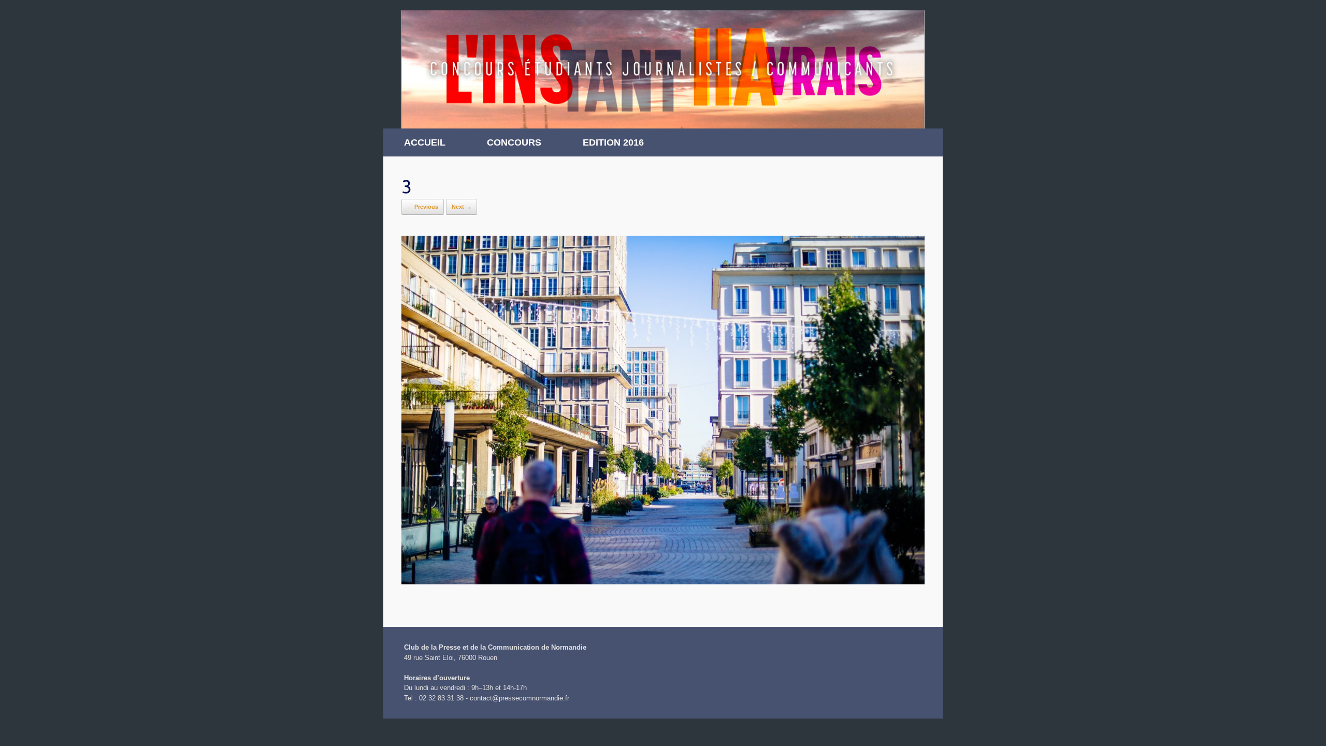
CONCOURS (514, 142)
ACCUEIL (424, 142)
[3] (663, 581)
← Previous (422, 207)
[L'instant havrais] (663, 69)
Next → (461, 207)
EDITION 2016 (613, 142)
